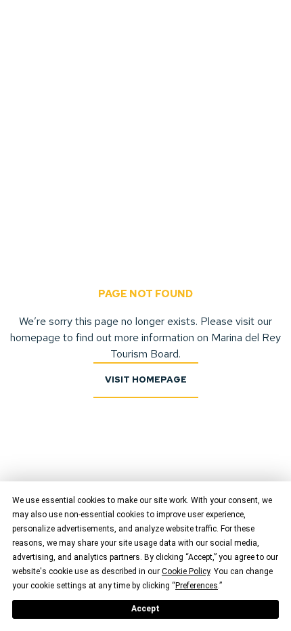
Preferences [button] (196, 585)
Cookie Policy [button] (186, 571)
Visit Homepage (146, 379)
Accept (145, 608)
